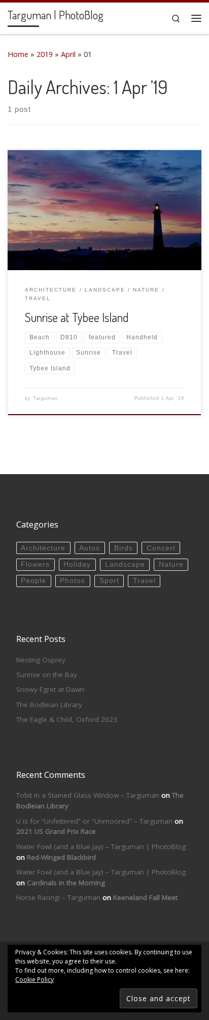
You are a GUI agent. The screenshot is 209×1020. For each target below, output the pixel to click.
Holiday (77, 564)
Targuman (45, 398)
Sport (109, 581)
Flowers (35, 564)
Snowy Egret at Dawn (50, 689)
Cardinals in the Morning (66, 882)
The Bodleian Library (49, 704)
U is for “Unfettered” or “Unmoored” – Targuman (94, 821)
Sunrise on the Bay (46, 674)
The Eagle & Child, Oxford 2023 (66, 719)
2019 (45, 54)
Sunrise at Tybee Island (77, 317)
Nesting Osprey (40, 659)
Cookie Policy (34, 979)
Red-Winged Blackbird (61, 857)
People (33, 581)
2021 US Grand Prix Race (56, 831)
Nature (171, 564)
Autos (89, 548)
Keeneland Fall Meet (145, 897)
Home (18, 54)
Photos (72, 581)
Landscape (125, 564)
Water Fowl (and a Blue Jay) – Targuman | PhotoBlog (101, 846)
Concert (161, 548)
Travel (144, 581)
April (68, 54)
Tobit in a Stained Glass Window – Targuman (87, 795)
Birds (123, 548)
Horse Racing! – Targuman (58, 897)
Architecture (43, 548)
